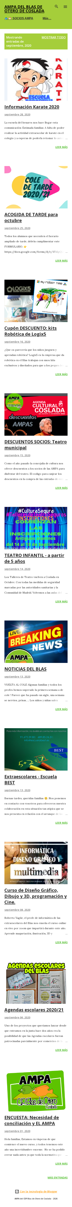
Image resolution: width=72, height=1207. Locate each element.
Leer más (61, 147)
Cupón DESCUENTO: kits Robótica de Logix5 (30, 331)
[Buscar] (56, 6)
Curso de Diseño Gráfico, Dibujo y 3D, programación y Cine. (35, 896)
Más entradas (58, 1177)
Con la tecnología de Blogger (38, 1191)
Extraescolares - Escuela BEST (30, 779)
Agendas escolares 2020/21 (34, 1010)
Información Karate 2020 (31, 107)
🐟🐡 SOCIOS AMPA (18, 18)
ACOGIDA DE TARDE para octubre (31, 217)
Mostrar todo (54, 37)
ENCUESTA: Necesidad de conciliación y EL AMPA (31, 1120)
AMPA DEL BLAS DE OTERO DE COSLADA (24, 8)
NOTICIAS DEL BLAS (25, 669)
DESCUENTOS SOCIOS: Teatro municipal (35, 444)
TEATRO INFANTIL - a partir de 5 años (34, 558)
